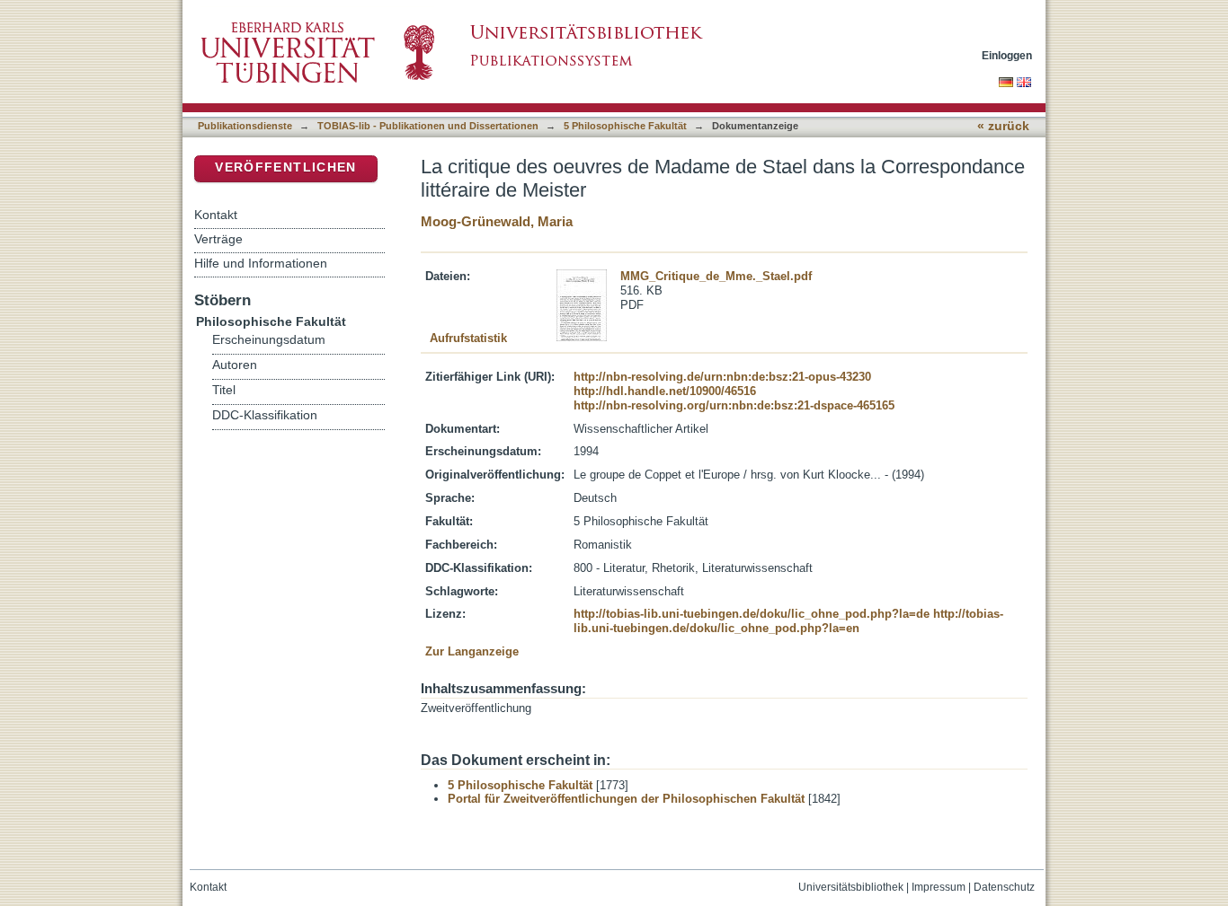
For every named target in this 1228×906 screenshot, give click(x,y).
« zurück (1003, 126)
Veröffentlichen (285, 167)
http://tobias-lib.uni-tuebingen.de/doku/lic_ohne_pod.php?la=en (788, 621)
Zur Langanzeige (472, 651)
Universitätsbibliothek (850, 887)
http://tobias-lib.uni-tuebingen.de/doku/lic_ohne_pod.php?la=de (752, 613)
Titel (224, 390)
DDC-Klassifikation (264, 415)
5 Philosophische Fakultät (625, 125)
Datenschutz (1004, 887)
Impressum (938, 887)
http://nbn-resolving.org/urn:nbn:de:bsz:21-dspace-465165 (734, 405)
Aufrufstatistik (468, 338)
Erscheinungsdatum (268, 340)
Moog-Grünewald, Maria (497, 221)
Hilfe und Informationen (260, 263)
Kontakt (215, 214)
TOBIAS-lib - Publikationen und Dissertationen (427, 125)
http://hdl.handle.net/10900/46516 (665, 391)
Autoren (234, 365)
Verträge (218, 239)
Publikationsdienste (245, 125)
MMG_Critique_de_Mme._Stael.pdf (716, 276)
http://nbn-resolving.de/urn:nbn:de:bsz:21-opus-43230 (722, 376)
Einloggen (1007, 55)
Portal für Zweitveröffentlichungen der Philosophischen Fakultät (626, 798)
